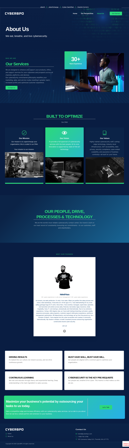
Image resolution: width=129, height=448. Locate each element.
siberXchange (53, 7)
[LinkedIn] (64, 331)
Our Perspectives (87, 13)
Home (75, 13)
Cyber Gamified (68, 7)
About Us (100, 13)
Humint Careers (83, 7)
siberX (42, 7)
